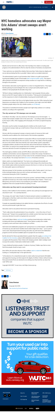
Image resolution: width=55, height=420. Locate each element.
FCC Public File (23, 399)
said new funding (22, 219)
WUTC (7, 399)
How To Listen (23, 396)
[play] (4, 7)
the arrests (28, 157)
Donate (49, 2)
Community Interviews (45, 396)
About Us (22, 393)
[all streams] (53, 7)
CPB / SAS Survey (46, 393)
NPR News (8, 270)
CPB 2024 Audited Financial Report (36, 397)
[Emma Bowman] (4, 284)
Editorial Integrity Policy (35, 401)
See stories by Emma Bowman (18, 288)
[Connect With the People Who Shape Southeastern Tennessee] (27, 316)
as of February (36, 104)
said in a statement (36, 250)
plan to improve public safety (35, 78)
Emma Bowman (9, 33)
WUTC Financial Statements (35, 393)
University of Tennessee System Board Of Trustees (46, 401)
